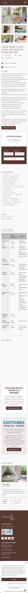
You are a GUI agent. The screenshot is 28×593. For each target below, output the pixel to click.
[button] (26, 563)
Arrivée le (6, 151)
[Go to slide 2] (13, 508)
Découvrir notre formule (14, 408)
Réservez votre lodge (8, 127)
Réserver (14, 159)
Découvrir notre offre (14, 449)
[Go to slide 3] (14, 508)
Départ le (17, 151)
